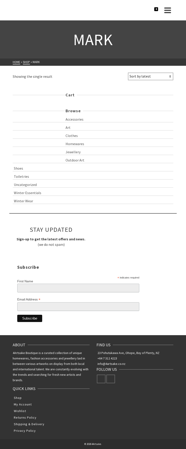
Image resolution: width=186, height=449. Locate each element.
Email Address (28, 299)
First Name (25, 281)
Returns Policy (25, 417)
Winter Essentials (27, 192)
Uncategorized (25, 184)
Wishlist (20, 411)
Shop (18, 398)
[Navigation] (167, 10)
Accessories (74, 119)
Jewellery (73, 152)
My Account (23, 404)
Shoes (18, 168)
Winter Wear (23, 201)
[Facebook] (101, 379)
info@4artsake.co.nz (111, 364)
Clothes (72, 135)
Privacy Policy (25, 431)
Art (68, 127)
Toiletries (21, 176)
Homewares (75, 144)
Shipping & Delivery (29, 424)
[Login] (151, 10)
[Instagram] (110, 379)
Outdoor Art (75, 160)
